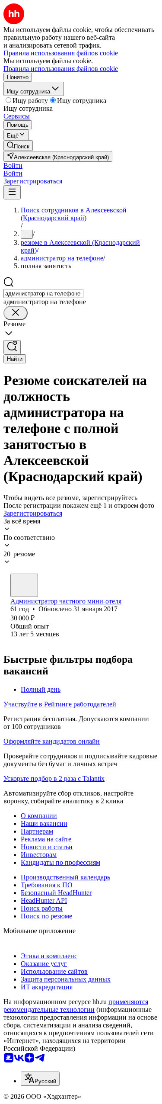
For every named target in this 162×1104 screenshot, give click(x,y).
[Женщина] (24, 585)
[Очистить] (15, 313)
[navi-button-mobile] (12, 192)
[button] (12, 165)
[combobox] (43, 293)
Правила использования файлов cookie (60, 68)
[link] (18, 145)
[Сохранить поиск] (12, 347)
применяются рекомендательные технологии (75, 1005)
